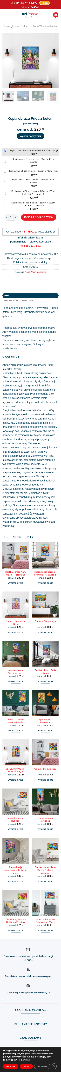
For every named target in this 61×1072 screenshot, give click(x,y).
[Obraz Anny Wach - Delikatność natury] (15, 903)
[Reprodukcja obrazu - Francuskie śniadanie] (45, 555)
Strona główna (11, 26)
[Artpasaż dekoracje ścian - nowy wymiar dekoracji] (29, 15)
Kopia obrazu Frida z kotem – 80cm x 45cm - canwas (34, 160)
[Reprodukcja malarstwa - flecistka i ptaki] (15, 851)
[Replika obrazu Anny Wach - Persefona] (15, 555)
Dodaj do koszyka (38, 217)
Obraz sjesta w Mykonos (45, 819)
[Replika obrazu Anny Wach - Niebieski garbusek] (45, 851)
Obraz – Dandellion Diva (16, 622)
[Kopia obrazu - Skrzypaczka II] (15, 654)
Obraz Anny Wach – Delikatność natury (16, 921)
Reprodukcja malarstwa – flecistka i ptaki (15, 870)
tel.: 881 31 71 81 (30, 245)
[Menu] (4, 15)
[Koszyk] (55, 15)
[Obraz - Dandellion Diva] (15, 605)
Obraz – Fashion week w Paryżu (15, 721)
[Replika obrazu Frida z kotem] (45, 654)
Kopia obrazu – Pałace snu (45, 721)
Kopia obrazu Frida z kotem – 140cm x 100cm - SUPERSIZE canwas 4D (33, 192)
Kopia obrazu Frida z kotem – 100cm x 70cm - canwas (34, 181)
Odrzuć (26, 1066)
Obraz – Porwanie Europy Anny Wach (45, 921)
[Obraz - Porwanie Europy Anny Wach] (45, 903)
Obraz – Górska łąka (45, 621)
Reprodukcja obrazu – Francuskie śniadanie (45, 573)
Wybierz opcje (15, 583)
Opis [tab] (6, 295)
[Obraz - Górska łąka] (45, 605)
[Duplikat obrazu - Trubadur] (15, 802)
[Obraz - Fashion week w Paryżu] (15, 703)
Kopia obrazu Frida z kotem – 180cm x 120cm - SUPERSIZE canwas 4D (33, 204)
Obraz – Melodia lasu (45, 769)
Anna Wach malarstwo (45, 26)
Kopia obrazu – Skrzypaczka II (15, 671)
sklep (26, 26)
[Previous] (8, 60)
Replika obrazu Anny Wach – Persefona (15, 573)
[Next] (53, 60)
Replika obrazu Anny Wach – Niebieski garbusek (45, 870)
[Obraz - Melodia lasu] (45, 752)
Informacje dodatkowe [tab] (18, 300)
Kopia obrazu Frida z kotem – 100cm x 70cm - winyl (33, 171)
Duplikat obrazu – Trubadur (16, 819)
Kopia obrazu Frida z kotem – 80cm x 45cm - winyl (34, 150)
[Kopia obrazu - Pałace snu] (45, 703)
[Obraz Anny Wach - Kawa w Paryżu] (15, 752)
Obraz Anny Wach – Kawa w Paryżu (16, 770)
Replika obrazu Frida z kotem (45, 671)
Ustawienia (42, 1066)
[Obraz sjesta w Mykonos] (45, 802)
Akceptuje (10, 1066)
